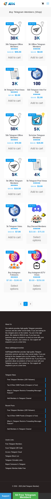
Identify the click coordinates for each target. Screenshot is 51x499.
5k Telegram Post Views (37, 181)
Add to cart (14, 57)
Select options (37, 239)
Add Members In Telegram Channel (19, 398)
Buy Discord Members (36, 226)
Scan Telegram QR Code (13, 448)
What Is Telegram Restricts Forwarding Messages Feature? (24, 392)
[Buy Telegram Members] (9, 4)
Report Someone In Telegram (15, 464)
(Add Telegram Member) (30, 486)
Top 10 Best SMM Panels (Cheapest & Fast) (22, 385)
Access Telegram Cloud (13, 452)
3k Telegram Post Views (14, 90)
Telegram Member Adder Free (15, 468)
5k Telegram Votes (14, 226)
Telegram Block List (12, 456)
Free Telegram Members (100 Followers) (21, 379)
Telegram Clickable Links (14, 460)
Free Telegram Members (13, 444)
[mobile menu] (48, 4)
